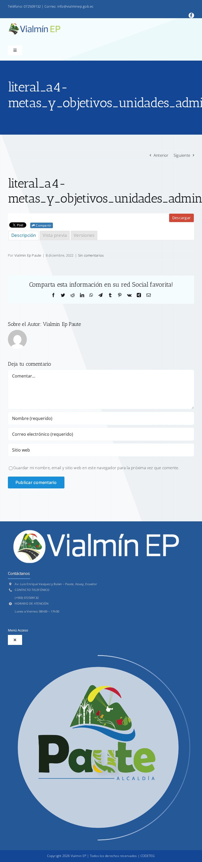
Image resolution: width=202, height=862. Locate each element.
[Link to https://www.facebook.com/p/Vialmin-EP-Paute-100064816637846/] (191, 15)
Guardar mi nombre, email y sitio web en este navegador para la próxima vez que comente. (96, 467)
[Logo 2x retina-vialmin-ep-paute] (34, 25)
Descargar (181, 217)
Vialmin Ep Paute (27, 255)
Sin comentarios (91, 255)
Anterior (161, 155)
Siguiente (182, 155)
